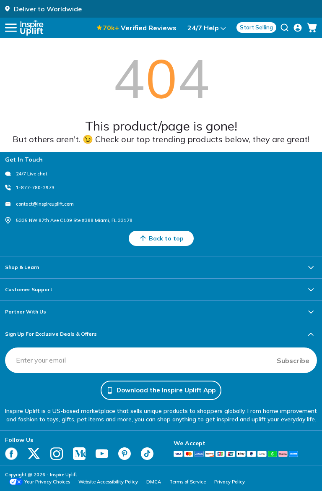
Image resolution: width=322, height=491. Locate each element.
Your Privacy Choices (47, 482)
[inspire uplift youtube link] (102, 453)
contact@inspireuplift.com (45, 204)
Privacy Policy (229, 482)
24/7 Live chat (31, 174)
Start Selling (256, 27)
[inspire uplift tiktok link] (147, 453)
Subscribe (293, 360)
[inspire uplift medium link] (79, 453)
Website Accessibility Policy (108, 482)
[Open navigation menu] (11, 28)
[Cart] (312, 28)
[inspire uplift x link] (34, 453)
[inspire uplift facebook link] (11, 453)
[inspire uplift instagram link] (56, 453)
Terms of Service (187, 482)
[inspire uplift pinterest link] (124, 453)
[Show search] (284, 27)
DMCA (153, 482)
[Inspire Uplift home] (32, 27)
